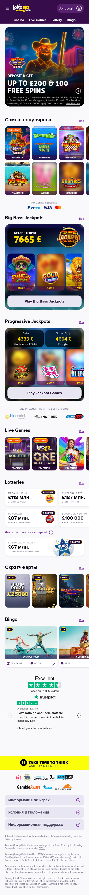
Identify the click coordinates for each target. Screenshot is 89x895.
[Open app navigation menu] (7, 8)
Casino (19, 20)
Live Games (38, 20)
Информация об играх (29, 800)
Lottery (57, 20)
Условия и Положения (28, 812)
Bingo (71, 20)
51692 (42, 848)
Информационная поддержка (35, 824)
